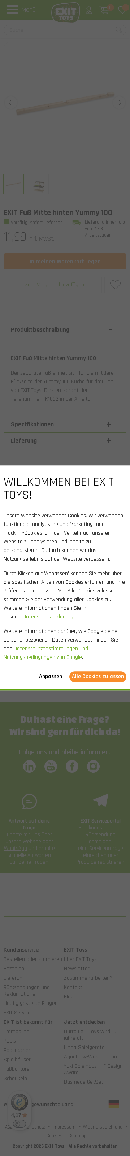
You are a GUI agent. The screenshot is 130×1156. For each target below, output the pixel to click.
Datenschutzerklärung (48, 617)
